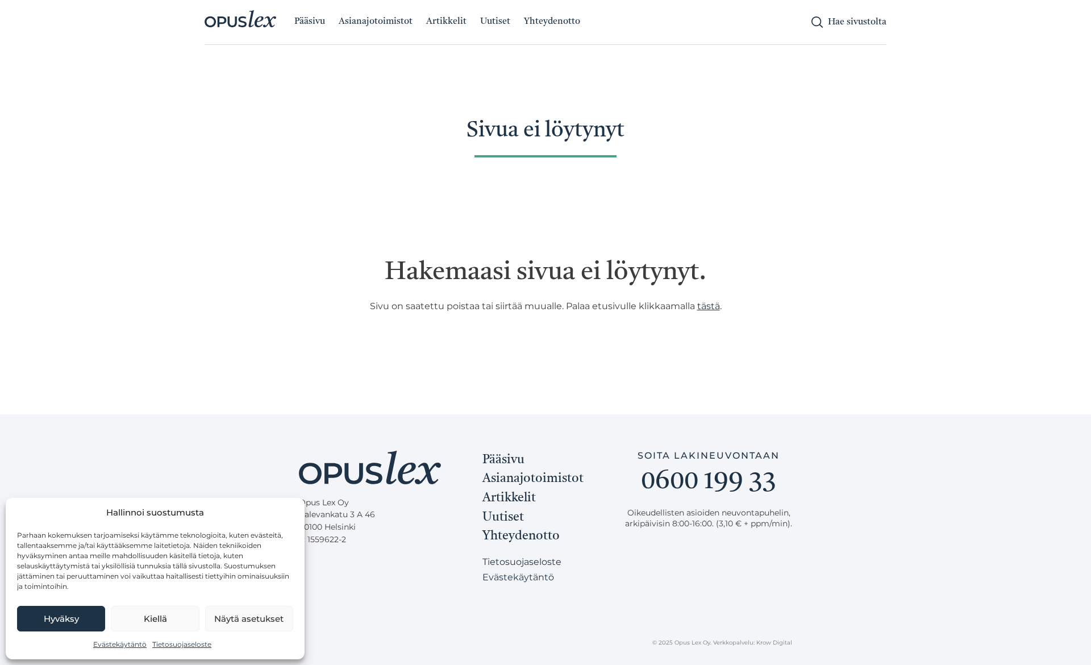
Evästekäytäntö (120, 644)
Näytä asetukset (249, 618)
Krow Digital (774, 642)
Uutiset (495, 21)
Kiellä (155, 618)
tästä (708, 306)
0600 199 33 (708, 481)
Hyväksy (61, 618)
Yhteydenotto (552, 21)
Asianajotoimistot (376, 21)
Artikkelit (446, 21)
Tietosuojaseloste (181, 644)
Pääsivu (309, 21)
